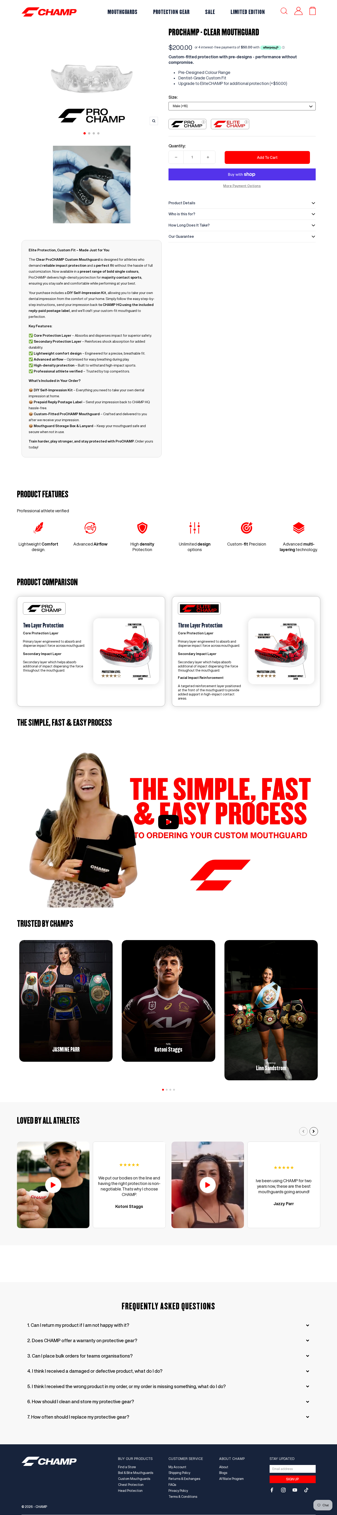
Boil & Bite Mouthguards (135, 1472)
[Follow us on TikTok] (306, 1490)
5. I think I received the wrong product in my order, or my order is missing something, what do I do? (126, 1386)
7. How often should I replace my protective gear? (78, 1416)
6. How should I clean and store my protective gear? (80, 1401)
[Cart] (312, 12)
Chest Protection (131, 1484)
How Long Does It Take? (189, 225)
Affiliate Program (231, 1478)
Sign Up (292, 1479)
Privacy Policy (178, 1490)
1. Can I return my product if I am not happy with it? (78, 1325)
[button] (163, 1090)
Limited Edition (248, 12)
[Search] (284, 12)
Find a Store (127, 1467)
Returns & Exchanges (184, 1478)
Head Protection (130, 1490)
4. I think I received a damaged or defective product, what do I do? (94, 1371)
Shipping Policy (179, 1472)
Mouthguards (123, 12)
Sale (210, 12)
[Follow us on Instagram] (283, 1490)
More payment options (242, 186)
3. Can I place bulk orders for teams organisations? (80, 1355)
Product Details (181, 203)
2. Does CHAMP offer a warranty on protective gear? (82, 1340)
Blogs (223, 1472)
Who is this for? (181, 214)
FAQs (172, 1484)
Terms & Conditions (182, 1496)
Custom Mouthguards (134, 1478)
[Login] (298, 12)
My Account (177, 1467)
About (223, 1467)
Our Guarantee (181, 236)
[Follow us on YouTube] (295, 1490)
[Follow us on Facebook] (272, 1490)
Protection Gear (171, 12)
